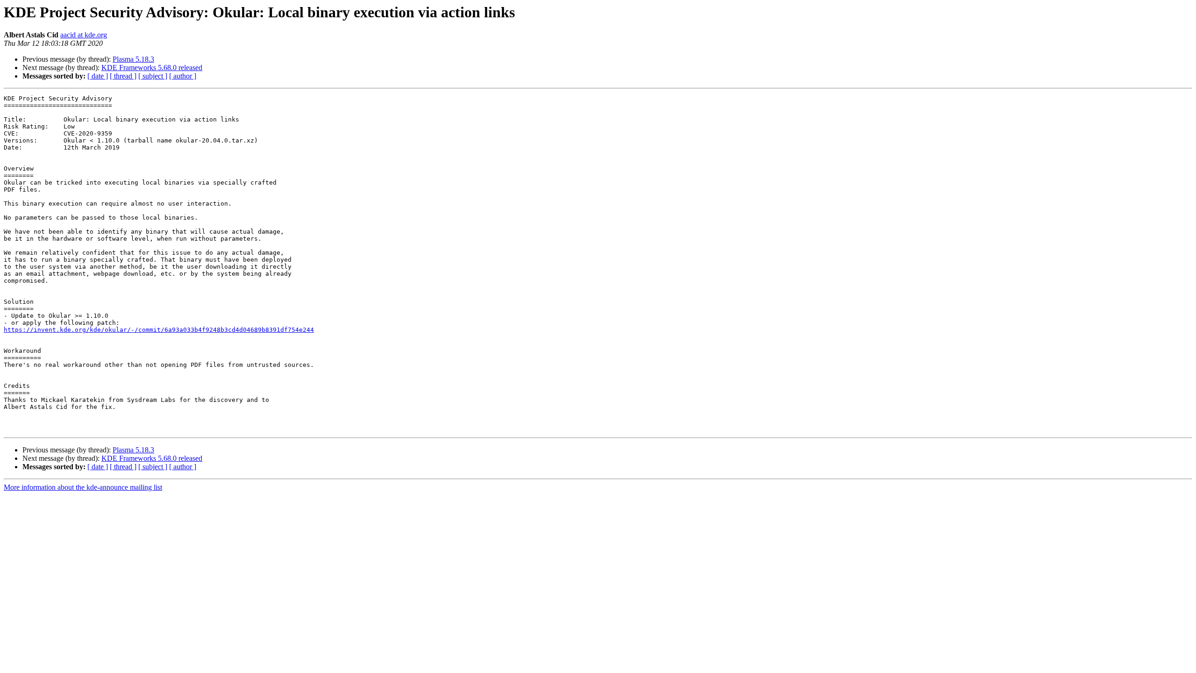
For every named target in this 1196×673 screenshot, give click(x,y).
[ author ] (182, 76)
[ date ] (97, 76)
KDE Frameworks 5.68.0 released (151, 68)
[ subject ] (152, 76)
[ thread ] (123, 76)
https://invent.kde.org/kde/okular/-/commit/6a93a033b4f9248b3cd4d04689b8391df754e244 (159, 329)
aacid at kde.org (83, 35)
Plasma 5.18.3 (133, 59)
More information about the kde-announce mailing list (83, 487)
